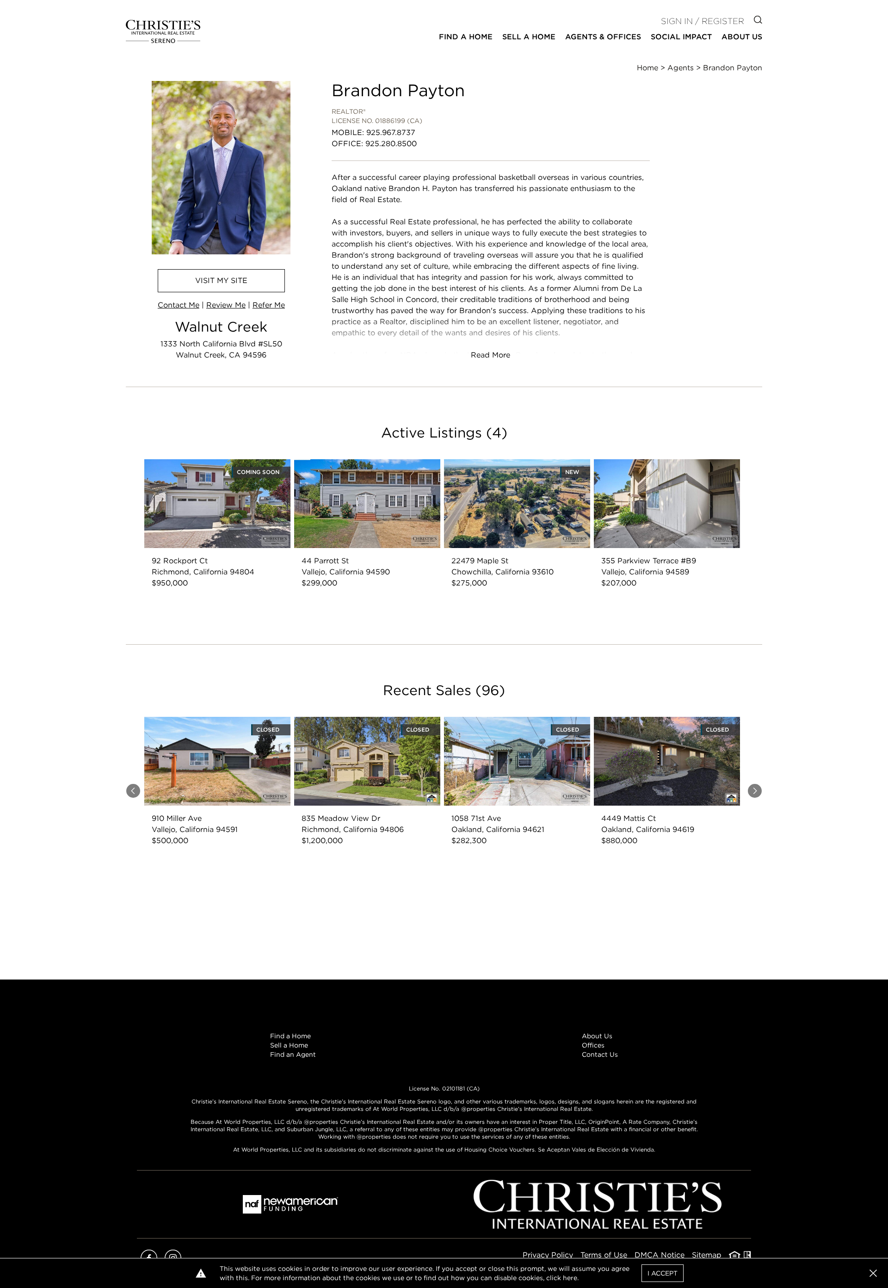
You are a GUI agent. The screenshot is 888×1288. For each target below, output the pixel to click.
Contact (178, 305)
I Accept (663, 1273)
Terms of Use (603, 1255)
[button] (873, 1273)
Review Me (226, 305)
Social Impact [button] (681, 36)
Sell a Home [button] (528, 36)
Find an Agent (293, 1054)
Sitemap (707, 1255)
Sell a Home (289, 1045)
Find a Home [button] (466, 36)
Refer (269, 305)
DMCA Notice (659, 1255)
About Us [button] (742, 36)
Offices (593, 1045)
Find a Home (290, 1036)
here (570, 1278)
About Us (597, 1036)
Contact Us (600, 1054)
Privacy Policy (548, 1255)
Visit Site (221, 280)
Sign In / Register (702, 21)
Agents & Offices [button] (603, 36)
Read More (490, 355)
